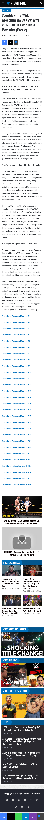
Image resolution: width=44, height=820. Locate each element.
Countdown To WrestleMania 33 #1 (16, 316)
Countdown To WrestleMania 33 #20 (16, 435)
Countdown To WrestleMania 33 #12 (16, 385)
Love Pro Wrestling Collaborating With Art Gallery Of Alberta (20, 765)
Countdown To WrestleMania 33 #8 (16, 360)
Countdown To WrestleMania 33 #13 (16, 391)
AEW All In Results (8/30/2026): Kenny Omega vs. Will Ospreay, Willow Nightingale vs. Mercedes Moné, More (21, 741)
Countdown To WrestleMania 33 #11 (16, 379)
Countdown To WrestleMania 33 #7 (16, 354)
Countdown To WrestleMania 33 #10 (16, 372)
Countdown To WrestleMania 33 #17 (17, 416)
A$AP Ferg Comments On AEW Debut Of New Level (32, 609)
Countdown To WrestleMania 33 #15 (16, 404)
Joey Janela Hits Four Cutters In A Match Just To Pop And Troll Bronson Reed (11, 582)
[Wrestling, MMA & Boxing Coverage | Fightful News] (16, 3)
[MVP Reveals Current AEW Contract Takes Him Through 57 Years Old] (11, 600)
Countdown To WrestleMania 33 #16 (16, 410)
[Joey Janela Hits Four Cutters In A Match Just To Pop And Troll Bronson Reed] (11, 570)
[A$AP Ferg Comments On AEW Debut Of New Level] (32, 600)
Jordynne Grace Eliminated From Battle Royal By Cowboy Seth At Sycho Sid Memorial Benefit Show (32, 583)
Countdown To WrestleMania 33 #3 (16, 329)
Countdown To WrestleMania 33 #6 (16, 347)
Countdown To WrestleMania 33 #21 (16, 441)
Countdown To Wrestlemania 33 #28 (16, 485)
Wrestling (6, 10)
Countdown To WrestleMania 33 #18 (16, 422)
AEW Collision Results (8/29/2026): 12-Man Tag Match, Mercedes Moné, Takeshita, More (22, 776)
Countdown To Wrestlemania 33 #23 (16, 454)
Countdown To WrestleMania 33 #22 (16, 447)
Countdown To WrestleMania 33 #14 (16, 397)
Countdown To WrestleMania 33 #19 (16, 429)
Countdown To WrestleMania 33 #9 (16, 366)
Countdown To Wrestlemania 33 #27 (16, 478)
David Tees (7, 35)
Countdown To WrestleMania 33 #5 (16, 341)
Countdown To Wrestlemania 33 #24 (16, 460)
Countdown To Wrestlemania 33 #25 (17, 466)
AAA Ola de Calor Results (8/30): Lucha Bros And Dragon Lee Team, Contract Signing (21, 754)
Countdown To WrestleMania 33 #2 (16, 322)
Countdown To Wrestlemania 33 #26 (17, 472)
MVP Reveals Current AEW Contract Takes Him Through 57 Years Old (11, 610)
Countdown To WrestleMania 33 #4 (16, 335)
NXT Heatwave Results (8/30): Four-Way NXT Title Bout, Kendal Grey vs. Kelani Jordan (21, 728)
